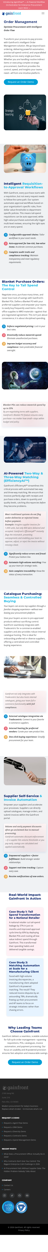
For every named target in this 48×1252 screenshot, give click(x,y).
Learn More (23, 8)
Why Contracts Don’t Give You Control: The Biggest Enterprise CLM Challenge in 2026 (22, 1162)
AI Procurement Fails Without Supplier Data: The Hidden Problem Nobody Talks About (24, 1169)
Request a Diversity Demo (15, 1131)
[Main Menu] (43, 13)
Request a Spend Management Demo (20, 1140)
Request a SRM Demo (13, 1127)
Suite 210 (6, 1097)
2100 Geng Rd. (8, 1093)
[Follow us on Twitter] (12, 1195)
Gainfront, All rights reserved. (27, 1227)
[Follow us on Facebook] (19, 1195)
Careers (7, 1189)
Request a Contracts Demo (15, 1135)
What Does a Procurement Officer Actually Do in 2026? (24, 1155)
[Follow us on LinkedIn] (4, 1195)
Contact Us (8, 1185)
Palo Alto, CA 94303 (10, 1102)
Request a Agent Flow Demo (16, 1123)
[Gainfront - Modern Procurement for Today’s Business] (14, 13)
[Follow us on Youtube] (27, 1195)
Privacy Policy (24, 1230)
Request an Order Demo (19, 81)
